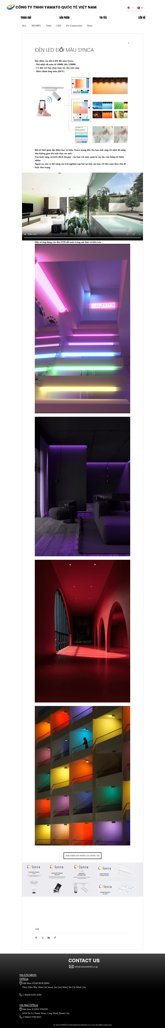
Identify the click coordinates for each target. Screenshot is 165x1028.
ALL (24, 25)
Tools (48, 25)
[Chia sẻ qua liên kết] (55, 937)
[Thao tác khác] (128, 42)
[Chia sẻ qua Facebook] (36, 937)
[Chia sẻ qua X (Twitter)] (42, 937)
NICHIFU (36, 25)
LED (58, 25)
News (89, 25)
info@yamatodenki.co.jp (86, 966)
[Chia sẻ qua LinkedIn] (48, 937)
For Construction (74, 25)
